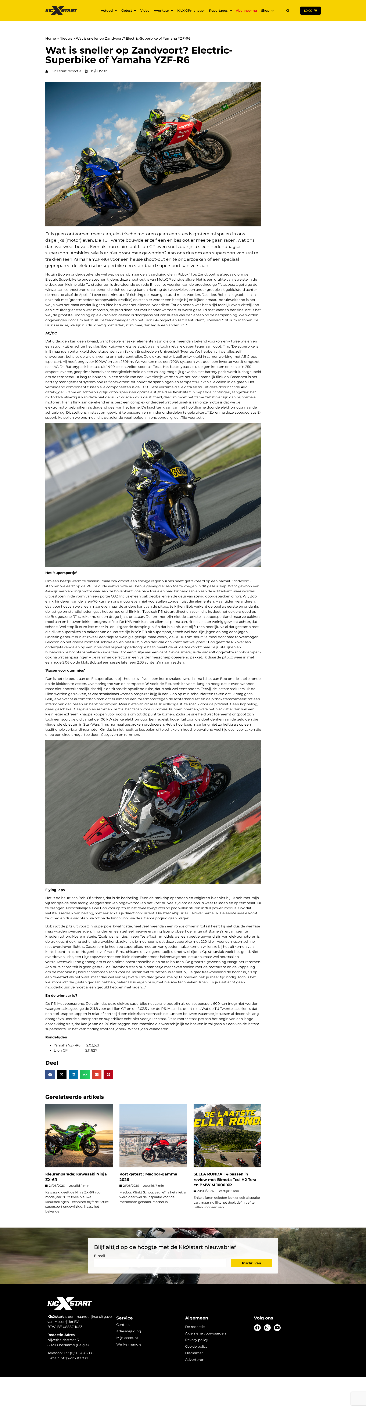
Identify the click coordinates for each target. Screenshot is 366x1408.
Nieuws (66, 38)
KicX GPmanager (191, 10)
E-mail (99, 1256)
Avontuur (161, 10)
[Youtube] (277, 1327)
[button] (288, 10)
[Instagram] (267, 1327)
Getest (126, 10)
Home (50, 38)
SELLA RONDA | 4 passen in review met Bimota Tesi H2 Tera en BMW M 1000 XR (225, 1179)
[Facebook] (257, 1327)
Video (145, 10)
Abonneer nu (246, 10)
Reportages (218, 10)
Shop (265, 10)
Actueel (107, 10)
